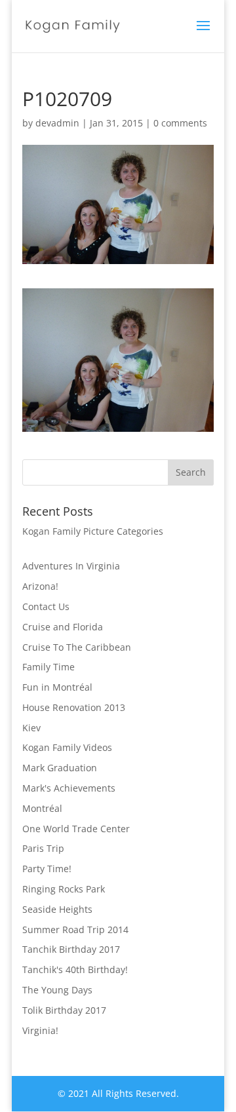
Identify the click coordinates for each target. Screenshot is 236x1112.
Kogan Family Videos (67, 747)
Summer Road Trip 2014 (75, 929)
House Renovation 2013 (73, 707)
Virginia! (40, 1030)
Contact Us (45, 606)
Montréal (42, 808)
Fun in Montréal (57, 687)
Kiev (31, 727)
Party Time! (46, 868)
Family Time (48, 667)
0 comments (180, 123)
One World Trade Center (76, 828)
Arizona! (40, 586)
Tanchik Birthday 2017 (71, 949)
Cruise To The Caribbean (76, 647)
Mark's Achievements (68, 788)
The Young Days (57, 990)
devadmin (57, 123)
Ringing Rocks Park (63, 889)
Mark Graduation (59, 767)
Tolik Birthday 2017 (64, 1010)
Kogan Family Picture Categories (92, 531)
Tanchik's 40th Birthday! (75, 969)
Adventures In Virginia (71, 566)
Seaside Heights (57, 909)
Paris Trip (43, 848)
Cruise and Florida (62, 627)
